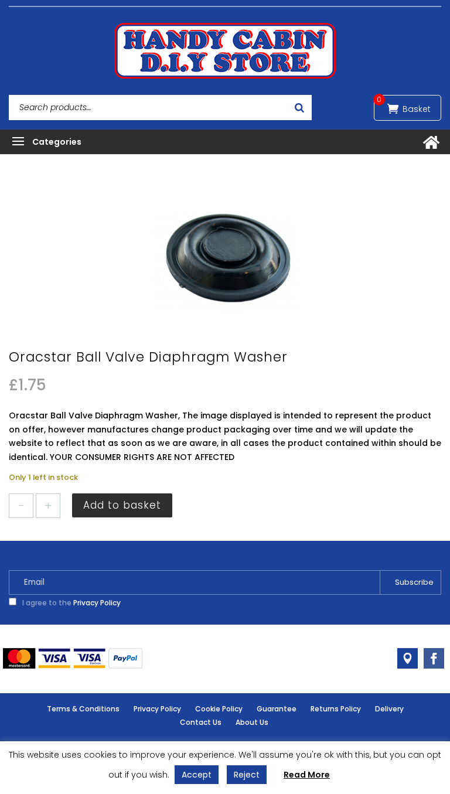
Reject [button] (247, 775)
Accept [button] (197, 775)
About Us (252, 722)
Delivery (389, 709)
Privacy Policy (97, 603)
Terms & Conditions (83, 709)
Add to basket (122, 505)
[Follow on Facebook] (434, 658)
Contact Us (200, 722)
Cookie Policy (219, 709)
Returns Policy (336, 709)
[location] (407, 658)
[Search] (299, 108)
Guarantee (276, 709)
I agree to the (71, 603)
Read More (307, 775)
